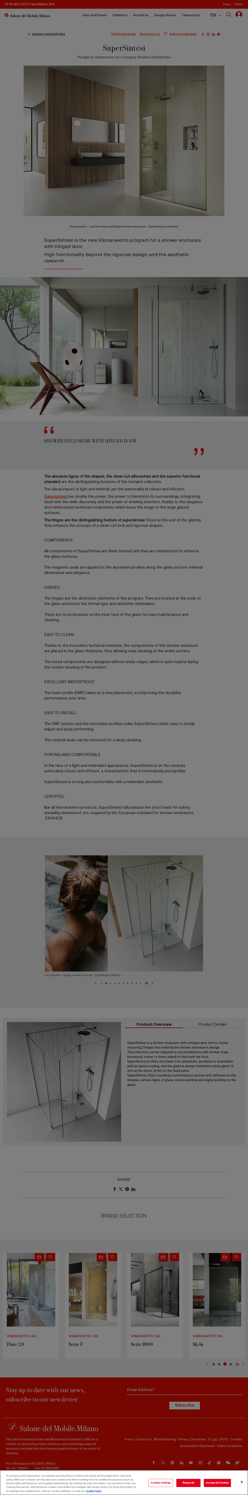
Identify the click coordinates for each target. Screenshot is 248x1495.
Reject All (188, 1483)
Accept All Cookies (217, 1483)
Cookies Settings (161, 1483)
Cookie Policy (94, 1491)
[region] (124, 1482)
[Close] (242, 1482)
